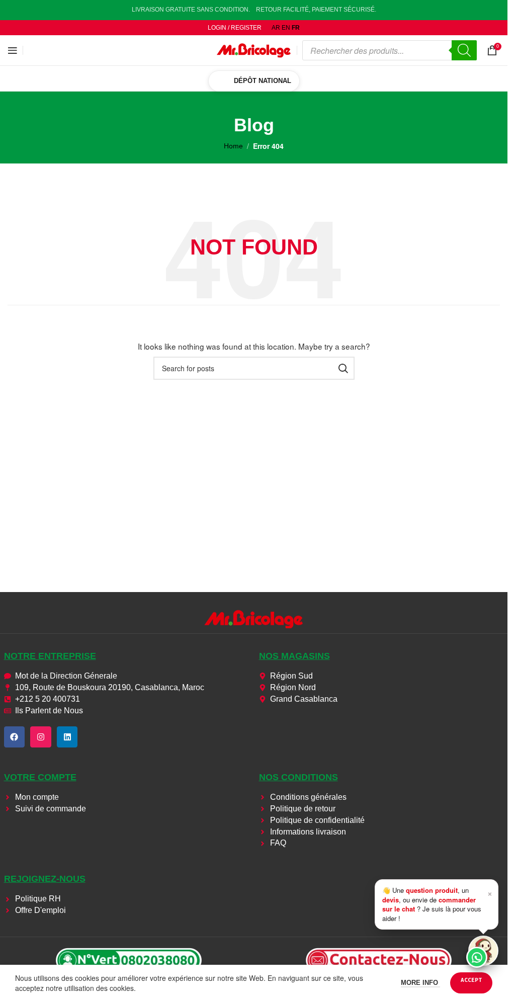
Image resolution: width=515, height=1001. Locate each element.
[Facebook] (14, 736)
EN (286, 27)
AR (276, 27)
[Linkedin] (67, 736)
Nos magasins (294, 656)
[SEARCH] (343, 368)
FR (296, 27)
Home (233, 146)
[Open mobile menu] (13, 50)
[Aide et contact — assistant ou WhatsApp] (483, 951)
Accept (471, 979)
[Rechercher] (464, 50)
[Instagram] (40, 736)
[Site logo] (254, 50)
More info (420, 982)
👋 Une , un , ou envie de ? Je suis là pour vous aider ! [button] (437, 904)
